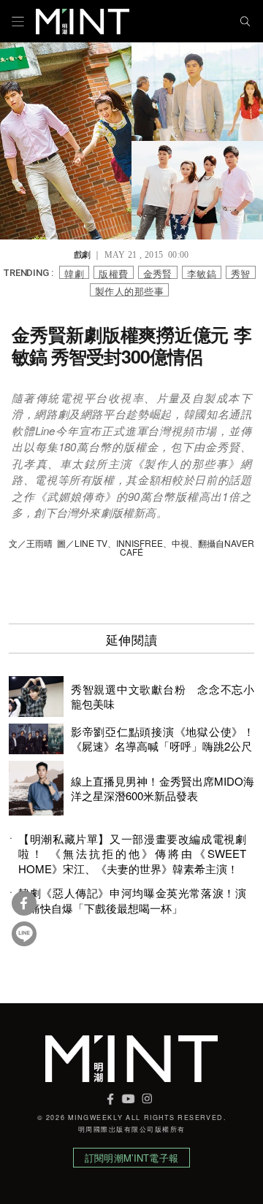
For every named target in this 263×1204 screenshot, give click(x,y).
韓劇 (74, 273)
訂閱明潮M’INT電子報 (131, 1158)
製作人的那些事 (129, 290)
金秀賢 (157, 273)
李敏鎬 (201, 273)
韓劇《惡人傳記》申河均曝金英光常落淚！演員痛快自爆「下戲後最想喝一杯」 (132, 900)
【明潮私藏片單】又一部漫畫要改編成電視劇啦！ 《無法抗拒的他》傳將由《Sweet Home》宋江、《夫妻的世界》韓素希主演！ (132, 854)
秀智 (241, 273)
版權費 (113, 273)
